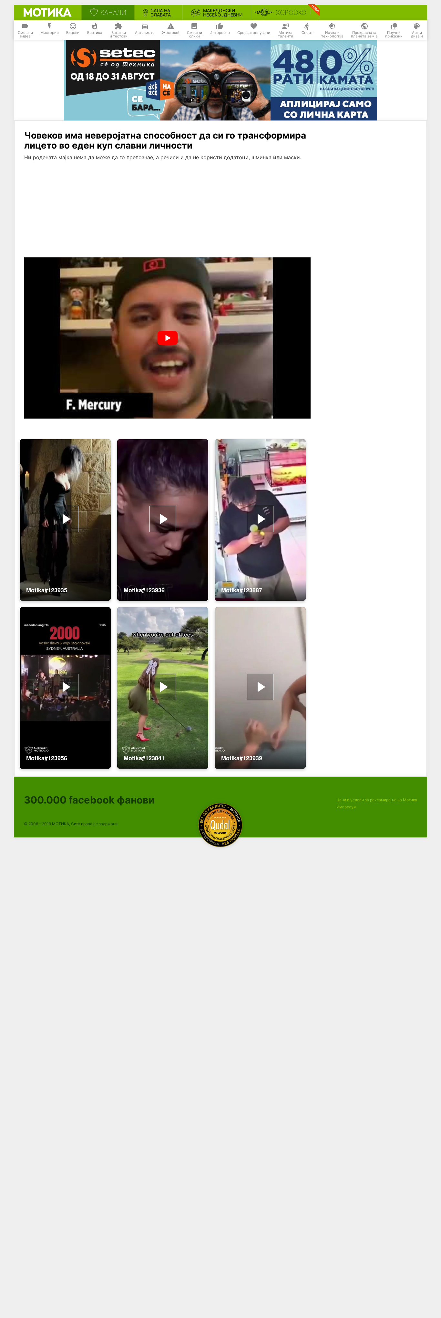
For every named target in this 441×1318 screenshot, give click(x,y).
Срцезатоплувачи (253, 32)
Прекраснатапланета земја (364, 34)
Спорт (307, 32)
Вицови (72, 32)
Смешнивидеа (25, 34)
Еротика (94, 32)
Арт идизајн (417, 34)
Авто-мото (145, 32)
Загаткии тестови (119, 34)
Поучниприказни (394, 34)
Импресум (346, 806)
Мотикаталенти (285, 34)
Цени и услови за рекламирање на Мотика (376, 799)
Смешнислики (194, 34)
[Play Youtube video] (167, 338)
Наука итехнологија (332, 34)
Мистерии (49, 32)
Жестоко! (170, 32)
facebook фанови (89, 800)
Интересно (220, 32)
